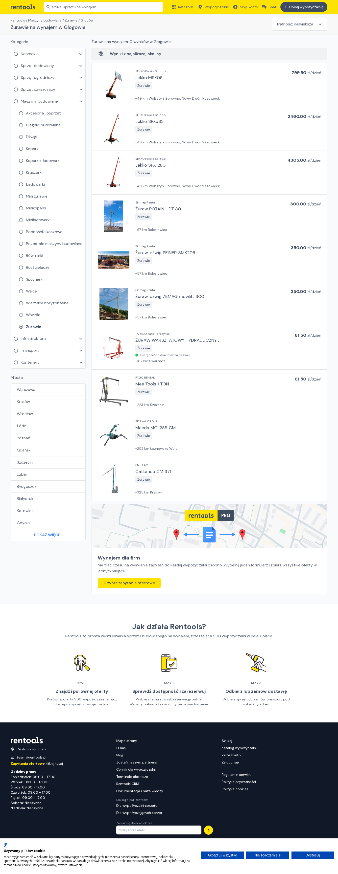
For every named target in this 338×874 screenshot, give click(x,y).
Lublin (22, 474)
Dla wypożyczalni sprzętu (136, 805)
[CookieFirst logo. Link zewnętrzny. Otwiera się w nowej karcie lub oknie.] (5, 845)
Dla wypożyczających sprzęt (139, 812)
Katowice (25, 510)
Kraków (23, 401)
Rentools (18, 20)
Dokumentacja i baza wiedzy (139, 791)
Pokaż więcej (48, 535)
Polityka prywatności (239, 782)
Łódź (21, 425)
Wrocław (25, 413)
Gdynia (23, 522)
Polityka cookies (235, 789)
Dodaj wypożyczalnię (306, 7)
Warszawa (26, 389)
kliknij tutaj (37, 763)
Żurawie (71, 20)
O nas (121, 748)
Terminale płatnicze (132, 776)
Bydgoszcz (26, 486)
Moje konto (249, 7)
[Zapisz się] (208, 830)
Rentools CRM (127, 784)
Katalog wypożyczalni (239, 748)
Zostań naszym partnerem (138, 762)
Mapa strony (126, 741)
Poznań (23, 438)
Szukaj (227, 741)
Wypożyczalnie (217, 7)
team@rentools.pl (31, 757)
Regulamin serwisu (236, 774)
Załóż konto (231, 755)
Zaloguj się (230, 762)
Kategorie (186, 7)
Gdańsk (24, 450)
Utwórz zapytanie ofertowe (129, 582)
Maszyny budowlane (45, 20)
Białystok (25, 498)
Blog (119, 755)
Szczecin (25, 462)
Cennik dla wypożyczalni (136, 769)
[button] (209, 85)
